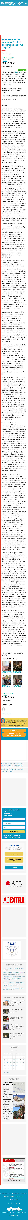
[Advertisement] (14, 21)
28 (4, 1068)
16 (11, 1062)
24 (14, 1065)
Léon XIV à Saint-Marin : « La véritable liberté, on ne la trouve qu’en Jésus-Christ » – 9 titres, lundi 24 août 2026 (14, 984)
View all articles (6, 714)
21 (4, 1065)
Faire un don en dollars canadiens (14, 735)
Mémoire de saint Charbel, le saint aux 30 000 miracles (16, 1018)
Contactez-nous (14, 1199)
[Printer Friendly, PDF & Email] (22, 70)
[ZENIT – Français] (8, 3)
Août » (8, 1072)
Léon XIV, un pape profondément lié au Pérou (8, 1084)
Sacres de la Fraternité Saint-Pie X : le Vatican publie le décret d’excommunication (17, 1002)
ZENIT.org (18, 72)
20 (23, 1062)
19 (20, 1062)
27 (23, 1065)
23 (11, 1065)
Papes (5, 61)
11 (17, 1060)
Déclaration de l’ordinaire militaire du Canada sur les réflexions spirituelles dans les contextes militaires (14, 978)
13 (23, 1060)
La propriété (15, 1194)
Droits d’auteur (19, 1196)
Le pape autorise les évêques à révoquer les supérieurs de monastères (16, 1035)
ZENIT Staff (6, 59)
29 (7, 1068)
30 (11, 1068)
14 (4, 1062)
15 (7, 1062)
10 (14, 1060)
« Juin (4, 1072)
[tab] (8, 1160)
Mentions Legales (9, 1196)
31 (14, 1068)
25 (17, 1065)
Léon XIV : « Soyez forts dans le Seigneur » (13, 968)
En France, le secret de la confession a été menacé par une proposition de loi (16, 1026)
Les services (23, 1194)
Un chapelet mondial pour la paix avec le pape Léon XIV (16, 1010)
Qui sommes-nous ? (5, 1194)
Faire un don (14, 730)
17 (14, 1062)
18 (17, 1062)
